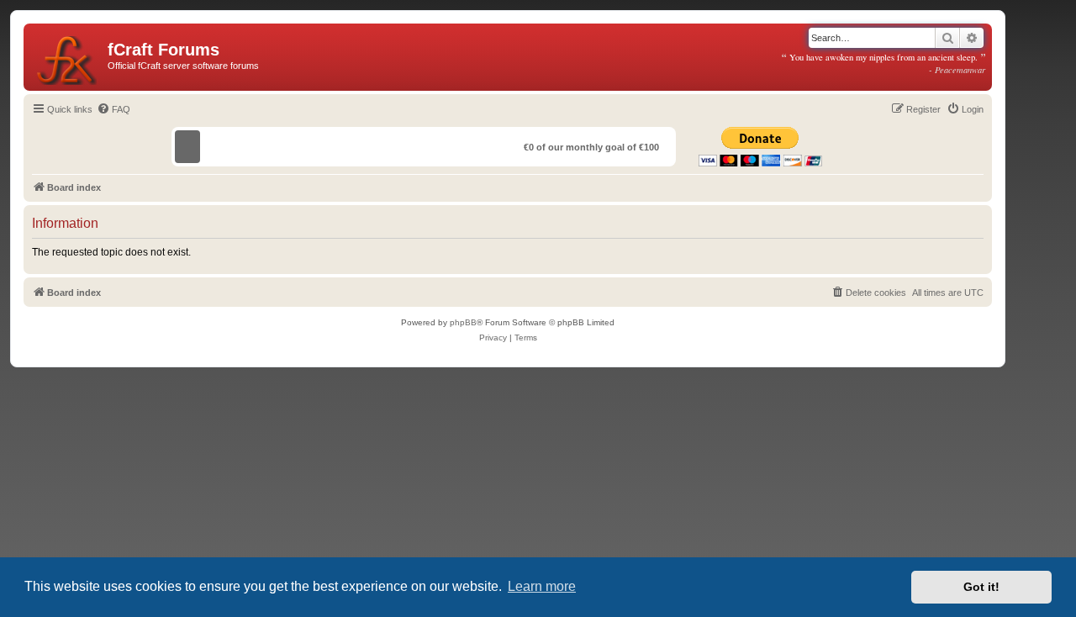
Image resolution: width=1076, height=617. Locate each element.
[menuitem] (113, 109)
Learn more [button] (542, 586)
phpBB (463, 322)
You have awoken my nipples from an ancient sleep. (883, 63)
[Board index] (68, 57)
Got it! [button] (981, 586)
